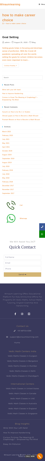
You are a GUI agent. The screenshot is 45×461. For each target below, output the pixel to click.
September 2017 (8, 193)
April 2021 (6, 147)
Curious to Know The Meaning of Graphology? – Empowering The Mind (20, 438)
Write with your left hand (11, 89)
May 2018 (6, 178)
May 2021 (6, 143)
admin (7, 42)
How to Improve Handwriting (12, 93)
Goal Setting (10, 37)
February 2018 (7, 182)
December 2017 (8, 185)
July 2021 (6, 139)
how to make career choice (16, 23)
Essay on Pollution (12, 444)
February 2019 (7, 170)
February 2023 (7, 135)
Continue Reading (11, 65)
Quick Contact (22, 247)
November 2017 (8, 189)
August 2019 (7, 162)
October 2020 (7, 151)
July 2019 (6, 166)
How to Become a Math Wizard (26, 116)
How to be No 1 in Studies (20, 112)
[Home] (3, 23)
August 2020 (7, 155)
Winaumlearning (10, 4)
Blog (34, 42)
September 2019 (8, 158)
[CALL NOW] (40, 456)
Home (17, 343)
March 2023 (6, 131)
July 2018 (6, 174)
